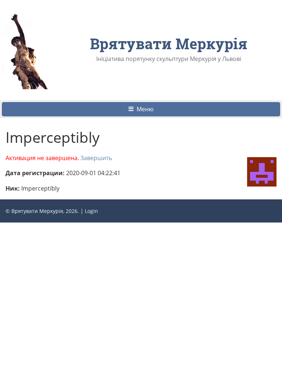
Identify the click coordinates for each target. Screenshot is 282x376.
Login (91, 210)
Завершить (96, 158)
